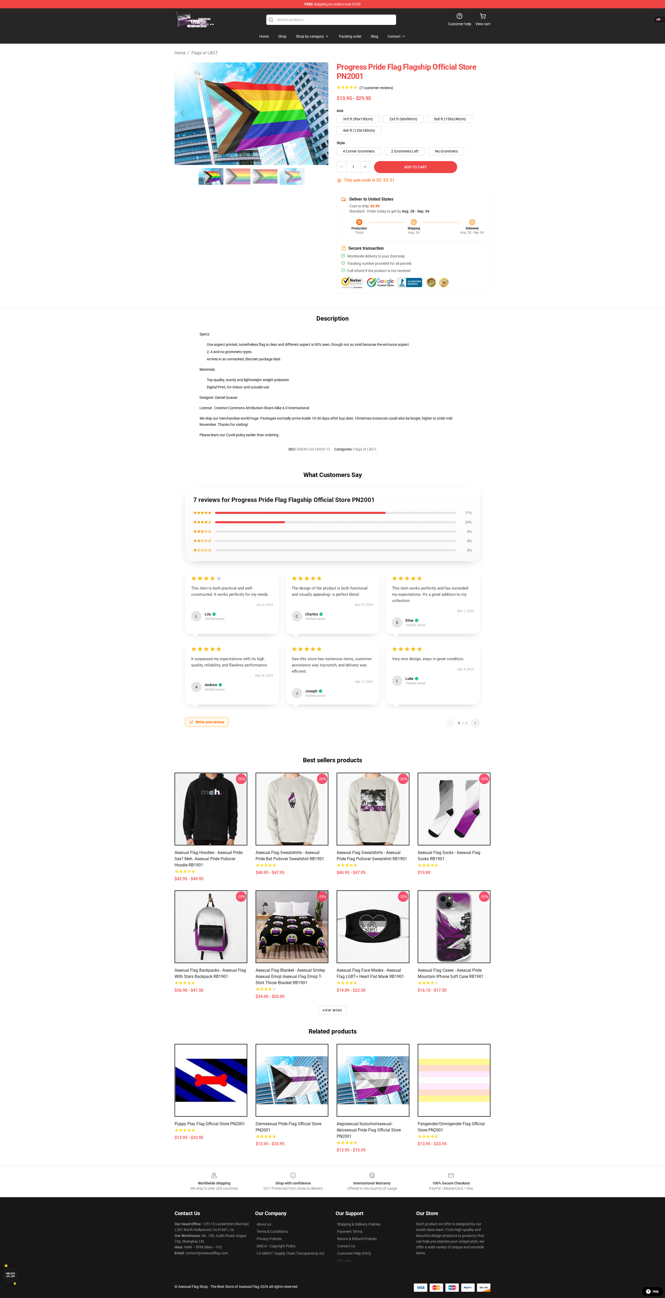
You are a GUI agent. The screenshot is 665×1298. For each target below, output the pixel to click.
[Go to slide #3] (264, 176)
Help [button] (656, 1291)
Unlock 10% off (10, 1275)
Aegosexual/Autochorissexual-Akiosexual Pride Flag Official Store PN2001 (369, 1130)
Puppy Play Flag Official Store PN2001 (210, 1123)
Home (180, 52)
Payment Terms (349, 1231)
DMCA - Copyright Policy (276, 1246)
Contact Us (346, 1246)
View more (333, 1010)
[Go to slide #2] (237, 176)
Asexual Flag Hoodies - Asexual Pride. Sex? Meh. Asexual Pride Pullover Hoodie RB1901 (209, 858)
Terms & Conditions (272, 1231)
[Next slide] (320, 113)
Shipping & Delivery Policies (359, 1224)
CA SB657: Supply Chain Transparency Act (290, 1253)
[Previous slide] (182, 113)
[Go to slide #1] (210, 176)
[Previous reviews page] (450, 723)
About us (264, 1224)
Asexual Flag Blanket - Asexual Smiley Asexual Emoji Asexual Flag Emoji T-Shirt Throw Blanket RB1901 (290, 976)
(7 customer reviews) (376, 88)
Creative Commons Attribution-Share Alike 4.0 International (261, 408)
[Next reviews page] (475, 723)
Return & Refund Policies (357, 1239)
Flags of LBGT (204, 52)
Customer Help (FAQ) (354, 1253)
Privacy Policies (269, 1239)
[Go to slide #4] (292, 176)
